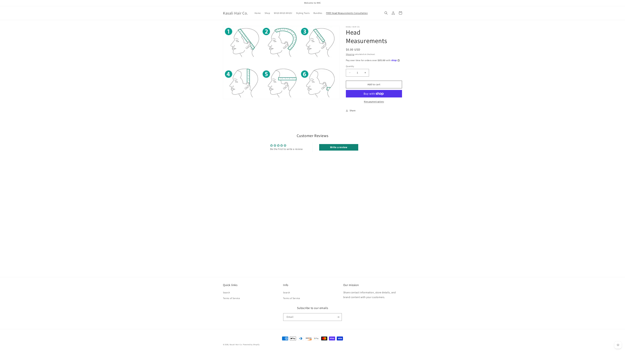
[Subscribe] (338, 317)
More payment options (374, 101)
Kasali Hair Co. (236, 344)
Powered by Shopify (251, 344)
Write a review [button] (338, 147)
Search (226, 292)
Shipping (350, 54)
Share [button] (353, 110)
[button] (386, 13)
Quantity (350, 66)
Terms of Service (231, 298)
